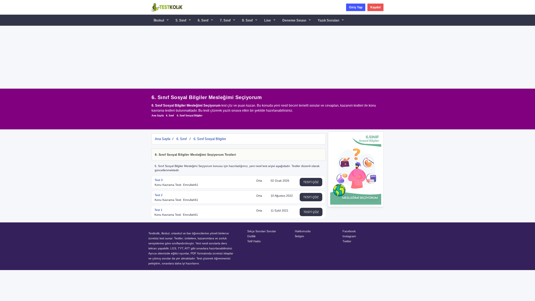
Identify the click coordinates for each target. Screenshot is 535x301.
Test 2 (159, 195)
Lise (268, 20)
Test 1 (158, 210)
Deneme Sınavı (294, 20)
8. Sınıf (247, 20)
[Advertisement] (267, 57)
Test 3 (159, 180)
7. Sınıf (225, 20)
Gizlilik (251, 236)
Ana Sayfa (158, 115)
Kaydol (375, 7)
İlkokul (159, 20)
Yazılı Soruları (329, 20)
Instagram (349, 236)
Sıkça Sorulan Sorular (261, 231)
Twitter (347, 241)
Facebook (349, 231)
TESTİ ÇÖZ (311, 182)
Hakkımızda (303, 231)
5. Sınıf (181, 20)
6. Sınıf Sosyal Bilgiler (190, 115)
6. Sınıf (203, 20)
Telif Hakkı (254, 241)
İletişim (299, 236)
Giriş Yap (355, 7)
